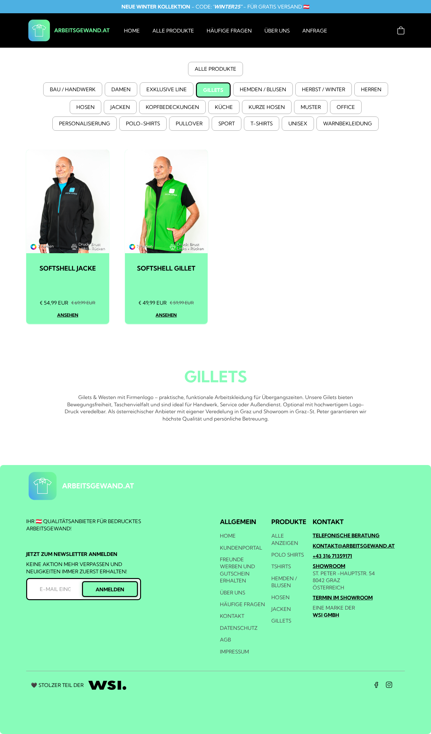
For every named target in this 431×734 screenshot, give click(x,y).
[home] (68, 30)
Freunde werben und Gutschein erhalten (237, 570)
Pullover (189, 123)
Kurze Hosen (267, 107)
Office (346, 107)
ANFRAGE (314, 30)
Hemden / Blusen (263, 89)
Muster (311, 107)
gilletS (281, 621)
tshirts (281, 566)
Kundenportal (241, 548)
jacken (281, 609)
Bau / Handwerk (73, 89)
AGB (225, 639)
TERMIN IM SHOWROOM (343, 597)
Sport (226, 123)
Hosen (85, 107)
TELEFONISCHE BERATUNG (346, 535)
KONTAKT (232, 616)
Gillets (213, 90)
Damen (121, 89)
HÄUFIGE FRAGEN (242, 604)
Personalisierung (84, 123)
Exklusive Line (166, 89)
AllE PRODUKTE (215, 69)
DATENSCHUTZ (238, 628)
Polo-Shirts (143, 123)
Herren (371, 89)
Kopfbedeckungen (172, 107)
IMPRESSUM (234, 651)
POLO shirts (287, 555)
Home (132, 30)
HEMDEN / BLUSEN (284, 581)
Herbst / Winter (323, 89)
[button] (401, 30)
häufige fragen (229, 30)
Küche (224, 107)
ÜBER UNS (277, 30)
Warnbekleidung (347, 123)
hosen (280, 597)
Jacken (120, 107)
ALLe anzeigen (284, 539)
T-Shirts (262, 123)
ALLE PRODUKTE (173, 30)
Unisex (297, 123)
